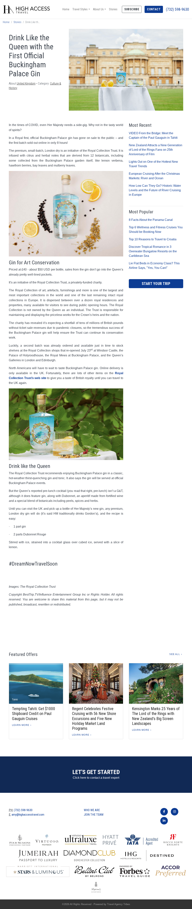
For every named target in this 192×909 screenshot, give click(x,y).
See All (174, 654)
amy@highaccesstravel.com (28, 814)
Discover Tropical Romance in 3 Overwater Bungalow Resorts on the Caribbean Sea (153, 251)
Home (65, 9)
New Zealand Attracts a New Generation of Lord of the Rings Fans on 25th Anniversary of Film (155, 150)
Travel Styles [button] (80, 9)
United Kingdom (26, 83)
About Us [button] (98, 9)
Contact (153, 9)
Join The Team (93, 814)
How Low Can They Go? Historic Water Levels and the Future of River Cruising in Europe (155, 190)
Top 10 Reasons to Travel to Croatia (152, 239)
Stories (113, 9)
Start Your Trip (156, 283)
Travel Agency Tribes (118, 904)
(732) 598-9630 (177, 9)
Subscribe (131, 9)
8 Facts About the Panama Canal (151, 219)
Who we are (92, 810)
